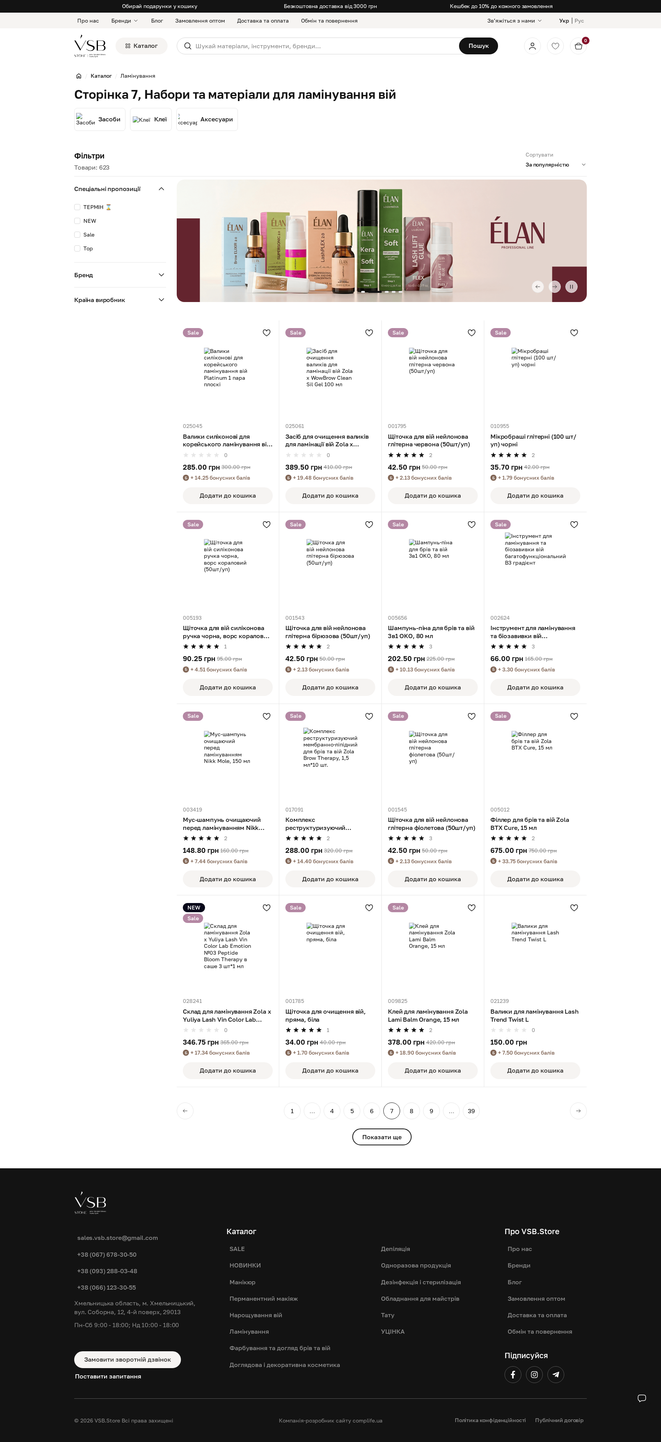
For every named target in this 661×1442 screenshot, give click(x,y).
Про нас (88, 20)
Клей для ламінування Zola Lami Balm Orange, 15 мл (428, 1015)
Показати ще (382, 1137)
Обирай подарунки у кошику (159, 6)
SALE (237, 1249)
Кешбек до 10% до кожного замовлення (501, 6)
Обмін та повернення (329, 20)
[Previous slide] (538, 287)
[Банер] (382, 241)
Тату (387, 1315)
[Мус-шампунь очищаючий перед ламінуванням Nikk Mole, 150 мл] (228, 755)
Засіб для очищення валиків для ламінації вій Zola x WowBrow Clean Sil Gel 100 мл (329, 441)
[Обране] (555, 46)
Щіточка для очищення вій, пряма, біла (325, 1015)
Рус (579, 20)
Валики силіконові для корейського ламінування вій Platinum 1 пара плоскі (226, 441)
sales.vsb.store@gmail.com (117, 1237)
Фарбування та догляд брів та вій (280, 1348)
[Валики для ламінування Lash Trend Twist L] (535, 946)
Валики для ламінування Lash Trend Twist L (534, 1015)
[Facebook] (513, 1374)
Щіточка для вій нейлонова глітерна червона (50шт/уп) (429, 440)
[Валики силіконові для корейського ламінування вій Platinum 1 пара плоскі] (228, 371)
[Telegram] (555, 1374)
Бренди (121, 20)
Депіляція (395, 1249)
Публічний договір (559, 1420)
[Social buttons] (642, 1398)
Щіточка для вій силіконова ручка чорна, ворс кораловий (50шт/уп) (227, 632)
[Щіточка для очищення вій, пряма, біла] (330, 946)
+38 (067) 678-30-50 (107, 1254)
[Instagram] (534, 1374)
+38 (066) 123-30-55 (106, 1287)
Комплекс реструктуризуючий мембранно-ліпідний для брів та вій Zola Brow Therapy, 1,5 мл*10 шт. (329, 824)
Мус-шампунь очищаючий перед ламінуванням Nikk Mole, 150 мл (222, 824)
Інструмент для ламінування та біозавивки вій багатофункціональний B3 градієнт (532, 632)
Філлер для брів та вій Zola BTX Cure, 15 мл (529, 823)
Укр (564, 20)
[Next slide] (555, 287)
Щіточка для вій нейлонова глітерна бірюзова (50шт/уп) (327, 632)
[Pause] (571, 287)
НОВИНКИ (245, 1265)
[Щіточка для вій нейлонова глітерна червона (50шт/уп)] (433, 371)
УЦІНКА (393, 1331)
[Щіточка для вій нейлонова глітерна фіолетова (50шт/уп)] (433, 755)
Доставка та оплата (263, 20)
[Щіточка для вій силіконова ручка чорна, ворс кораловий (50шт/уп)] (228, 563)
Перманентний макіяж (264, 1298)
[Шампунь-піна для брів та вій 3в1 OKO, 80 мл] (433, 563)
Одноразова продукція (416, 1265)
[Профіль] (532, 46)
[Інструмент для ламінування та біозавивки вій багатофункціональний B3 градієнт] (535, 563)
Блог (157, 20)
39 (471, 1111)
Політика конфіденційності (490, 1420)
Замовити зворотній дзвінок (127, 1359)
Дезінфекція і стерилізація (421, 1282)
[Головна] (78, 75)
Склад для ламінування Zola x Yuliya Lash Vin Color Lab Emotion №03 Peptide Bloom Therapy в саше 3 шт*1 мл (227, 1016)
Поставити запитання (108, 1376)
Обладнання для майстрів (420, 1298)
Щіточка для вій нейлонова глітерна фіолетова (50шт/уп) (431, 823)
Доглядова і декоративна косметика (285, 1365)
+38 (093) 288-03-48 (107, 1271)
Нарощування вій (256, 1315)
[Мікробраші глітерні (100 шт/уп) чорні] (535, 371)
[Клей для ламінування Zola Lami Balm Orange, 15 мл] (433, 946)
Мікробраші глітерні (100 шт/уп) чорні (533, 440)
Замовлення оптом (200, 20)
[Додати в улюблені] (266, 333)
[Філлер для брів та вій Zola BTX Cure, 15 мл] (535, 755)
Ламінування (249, 1331)
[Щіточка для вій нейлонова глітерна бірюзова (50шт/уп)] (330, 563)
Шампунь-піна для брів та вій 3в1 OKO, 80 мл (431, 632)
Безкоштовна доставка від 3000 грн (330, 6)
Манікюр (243, 1282)
